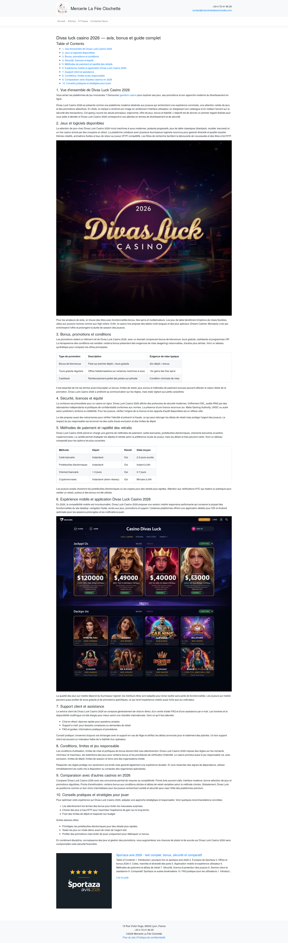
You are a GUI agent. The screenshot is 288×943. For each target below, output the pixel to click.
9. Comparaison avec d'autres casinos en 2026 (87, 79)
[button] (69, 881)
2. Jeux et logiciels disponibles (78, 52)
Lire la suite (122, 881)
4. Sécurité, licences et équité (77, 60)
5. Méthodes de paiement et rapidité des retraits (87, 64)
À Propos (83, 21)
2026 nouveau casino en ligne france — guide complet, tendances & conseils (167, 855)
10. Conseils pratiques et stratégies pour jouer (86, 83)
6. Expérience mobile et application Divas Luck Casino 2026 (94, 68)
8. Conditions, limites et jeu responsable (83, 75)
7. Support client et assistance (78, 72)
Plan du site (129, 937)
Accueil (61, 21)
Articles (72, 21)
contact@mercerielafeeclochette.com (212, 10)
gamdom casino (128, 95)
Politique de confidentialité (151, 937)
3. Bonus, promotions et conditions (80, 56)
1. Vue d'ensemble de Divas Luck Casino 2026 (87, 48)
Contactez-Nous (99, 21)
